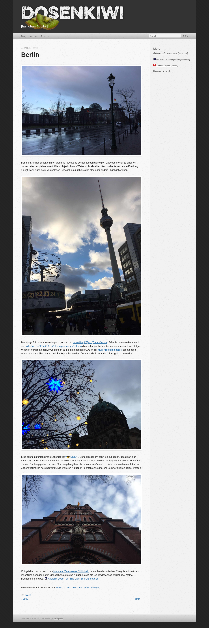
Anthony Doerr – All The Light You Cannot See (73, 578)
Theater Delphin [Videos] (167, 65)
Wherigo (95, 587)
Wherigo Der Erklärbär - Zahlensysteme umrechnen (54, 346)
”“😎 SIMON (71, 456)
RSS (185, 36)
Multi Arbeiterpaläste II (110, 349)
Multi (69, 587)
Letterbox (60, 587)
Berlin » (138, 598)
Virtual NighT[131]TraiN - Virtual (90, 342)
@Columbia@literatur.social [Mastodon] (170, 53)
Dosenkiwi (72, 14)
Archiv (33, 36)
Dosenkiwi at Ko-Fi (161, 70)
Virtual (86, 587)
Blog (23, 36)
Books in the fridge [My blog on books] (173, 59)
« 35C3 (24, 598)
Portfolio (45, 36)
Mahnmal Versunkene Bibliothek (71, 571)
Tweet (27, 595)
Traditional (77, 587)
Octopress (58, 618)
